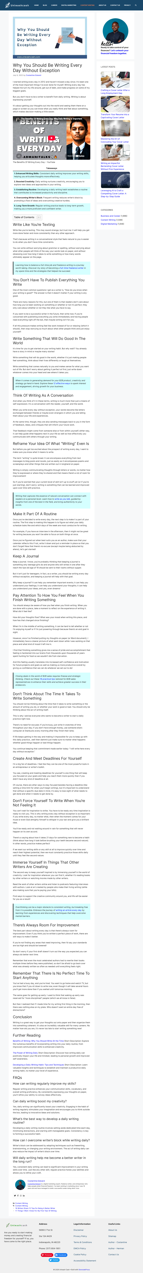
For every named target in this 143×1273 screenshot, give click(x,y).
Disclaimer (79, 1230)
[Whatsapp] (21, 1196)
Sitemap (112, 1236)
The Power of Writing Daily (25, 1053)
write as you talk (62, 499)
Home (36, 5)
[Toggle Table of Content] (37, 217)
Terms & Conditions (83, 1242)
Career (54, 5)
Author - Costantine (117, 1242)
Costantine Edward (34, 1184)
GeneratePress (84, 1270)
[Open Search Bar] (136, 5)
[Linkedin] (24, 1196)
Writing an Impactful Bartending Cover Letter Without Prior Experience (112, 166)
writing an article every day (69, 910)
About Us (102, 5)
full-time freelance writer (72, 268)
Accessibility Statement (85, 1261)
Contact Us (115, 5)
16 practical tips (47, 679)
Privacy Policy (80, 1236)
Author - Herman (116, 1248)
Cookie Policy (80, 1254)
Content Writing (88, 5)
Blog (45, 5)
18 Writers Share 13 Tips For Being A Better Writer (35, 1208)
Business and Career (110, 216)
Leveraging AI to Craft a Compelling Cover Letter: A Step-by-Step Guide (113, 193)
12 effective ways (61, 383)
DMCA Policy (80, 1248)
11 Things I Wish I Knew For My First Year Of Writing (36, 1211)
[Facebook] (18, 1196)
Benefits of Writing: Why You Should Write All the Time (38, 1041)
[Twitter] (15, 1196)
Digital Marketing (68, 5)
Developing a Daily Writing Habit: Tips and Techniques (38, 1065)
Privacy (127, 5)
